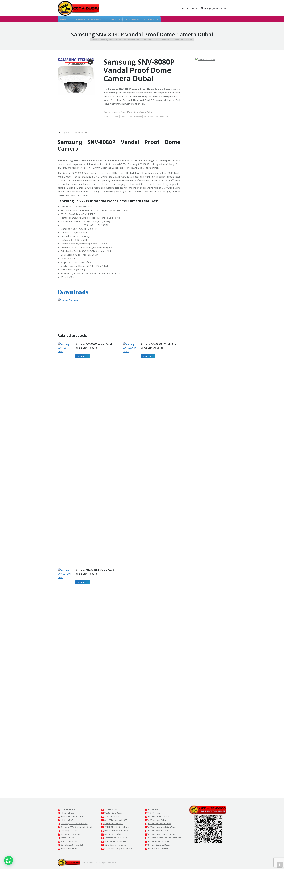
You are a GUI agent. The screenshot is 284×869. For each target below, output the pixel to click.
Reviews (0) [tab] (81, 132)
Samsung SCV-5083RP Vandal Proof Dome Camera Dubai (159, 346)
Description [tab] (63, 132)
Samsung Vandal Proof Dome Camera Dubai (132, 112)
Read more (83, 356)
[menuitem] (63, 19)
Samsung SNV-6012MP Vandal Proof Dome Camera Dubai (94, 572)
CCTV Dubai (114, 116)
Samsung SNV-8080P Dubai (131, 116)
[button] (90, 62)
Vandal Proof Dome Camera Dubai (156, 116)
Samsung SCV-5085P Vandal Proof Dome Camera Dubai (93, 346)
